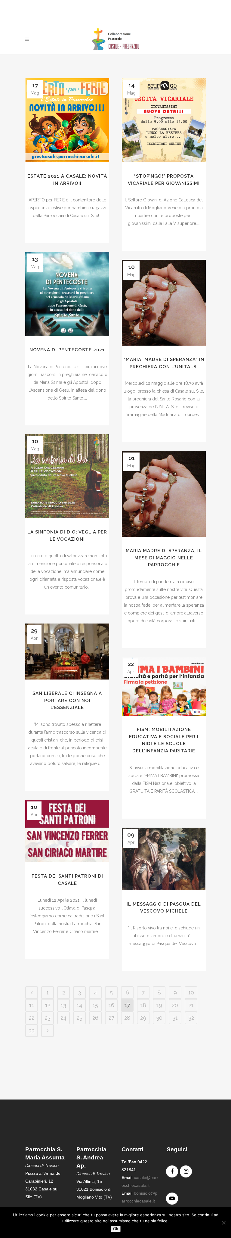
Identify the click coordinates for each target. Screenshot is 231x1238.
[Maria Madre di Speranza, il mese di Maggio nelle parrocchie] (164, 494)
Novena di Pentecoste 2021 (67, 350)
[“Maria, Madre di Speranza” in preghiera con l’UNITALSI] (164, 303)
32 (191, 1018)
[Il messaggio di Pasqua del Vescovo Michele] (164, 859)
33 (32, 1030)
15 (95, 1005)
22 (31, 1018)
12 (47, 1005)
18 (143, 1005)
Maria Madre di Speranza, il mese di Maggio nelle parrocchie (164, 558)
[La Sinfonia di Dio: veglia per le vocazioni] (67, 476)
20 (175, 1005)
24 (63, 1018)
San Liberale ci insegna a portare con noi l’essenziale (67, 700)
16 (111, 1005)
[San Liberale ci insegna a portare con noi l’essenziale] (67, 652)
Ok (115, 1229)
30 (159, 1018)
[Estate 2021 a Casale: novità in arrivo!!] (67, 120)
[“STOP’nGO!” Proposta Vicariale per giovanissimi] (164, 120)
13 (63, 1005)
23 (48, 1018)
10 (191, 992)
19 (159, 1005)
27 (111, 1018)
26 (95, 1018)
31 (175, 1018)
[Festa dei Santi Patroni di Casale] (67, 831)
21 (191, 1005)
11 (31, 1005)
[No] (223, 1223)
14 (79, 1005)
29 (143, 1018)
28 (127, 1018)
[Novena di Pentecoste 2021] (67, 294)
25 (79, 1018)
